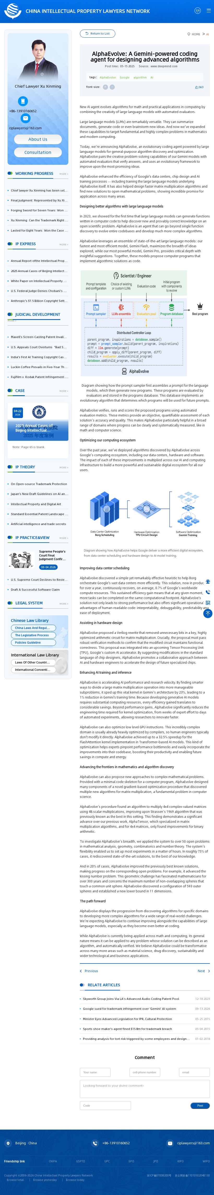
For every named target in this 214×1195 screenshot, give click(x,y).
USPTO (80, 1161)
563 (201, 87)
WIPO (206, 1161)
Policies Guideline (28, 642)
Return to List (100, 33)
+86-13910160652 (23, 111)
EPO (131, 1161)
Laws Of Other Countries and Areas (35, 662)
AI (207, 34)
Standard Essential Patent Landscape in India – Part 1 (39, 514)
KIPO (180, 1161)
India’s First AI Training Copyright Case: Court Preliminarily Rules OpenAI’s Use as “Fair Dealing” (39, 357)
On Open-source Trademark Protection (39, 484)
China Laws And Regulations (35, 628)
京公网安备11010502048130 (192, 1175)
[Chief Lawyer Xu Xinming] (38, 61)
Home (196, 34)
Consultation (38, 152)
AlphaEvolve (108, 77)
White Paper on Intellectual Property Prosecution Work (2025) (39, 281)
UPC (107, 1161)
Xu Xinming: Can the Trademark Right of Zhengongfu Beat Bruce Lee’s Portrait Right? (39, 220)
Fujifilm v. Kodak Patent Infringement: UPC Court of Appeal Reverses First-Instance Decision (39, 377)
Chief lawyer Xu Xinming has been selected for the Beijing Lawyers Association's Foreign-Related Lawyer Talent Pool (39, 190)
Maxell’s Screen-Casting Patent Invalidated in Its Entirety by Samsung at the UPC (39, 337)
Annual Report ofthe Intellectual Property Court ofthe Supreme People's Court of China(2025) (39, 261)
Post (200, 1105)
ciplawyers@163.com (25, 128)
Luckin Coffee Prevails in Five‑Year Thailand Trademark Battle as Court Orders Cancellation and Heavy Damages (39, 367)
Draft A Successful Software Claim (35, 590)
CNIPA (53, 1161)
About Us (37, 139)
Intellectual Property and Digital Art (36, 504)
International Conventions (34, 670)
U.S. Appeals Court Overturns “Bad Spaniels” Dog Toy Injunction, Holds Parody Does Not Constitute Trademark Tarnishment (39, 347)
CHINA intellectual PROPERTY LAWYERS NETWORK (87, 11)
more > (64, 174)
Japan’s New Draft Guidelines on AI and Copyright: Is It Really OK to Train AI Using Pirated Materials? (39, 494)
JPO (155, 1161)
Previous (91, 971)
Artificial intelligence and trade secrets (38, 524)
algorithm (140, 77)
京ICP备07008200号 (159, 1175)
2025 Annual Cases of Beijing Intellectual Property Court (39, 271)
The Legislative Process (32, 635)
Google (124, 77)
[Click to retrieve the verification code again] (123, 1105)
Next (201, 971)
